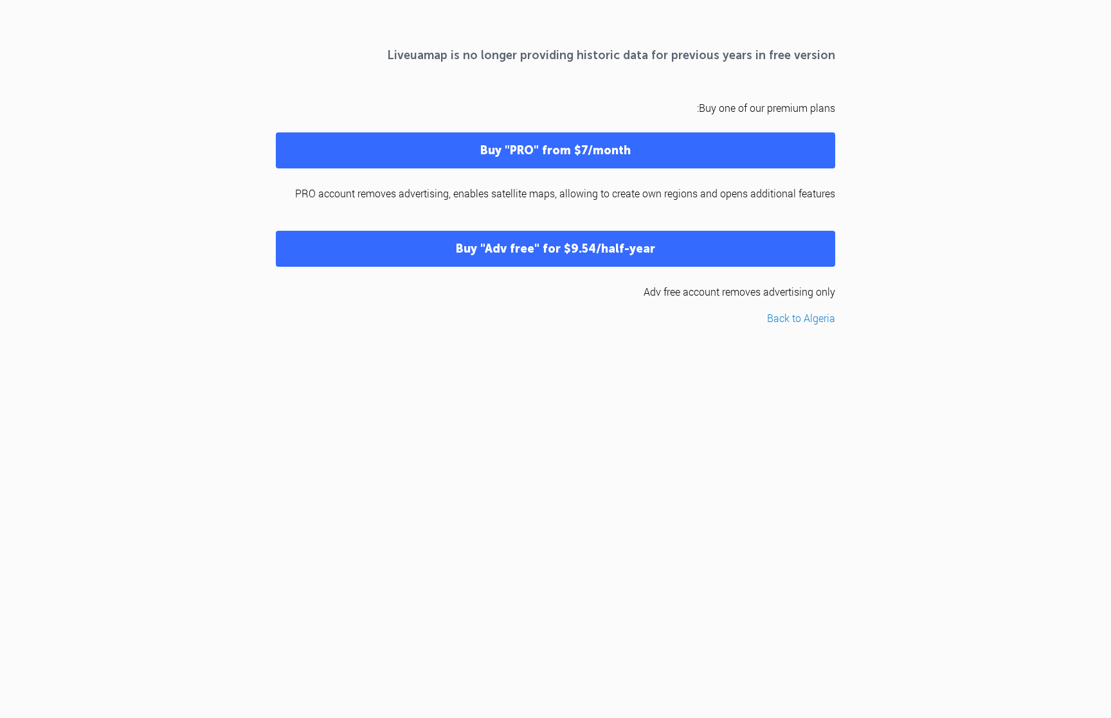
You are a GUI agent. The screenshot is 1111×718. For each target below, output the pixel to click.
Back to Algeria (801, 318)
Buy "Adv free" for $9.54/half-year (555, 249)
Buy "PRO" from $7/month (555, 150)
